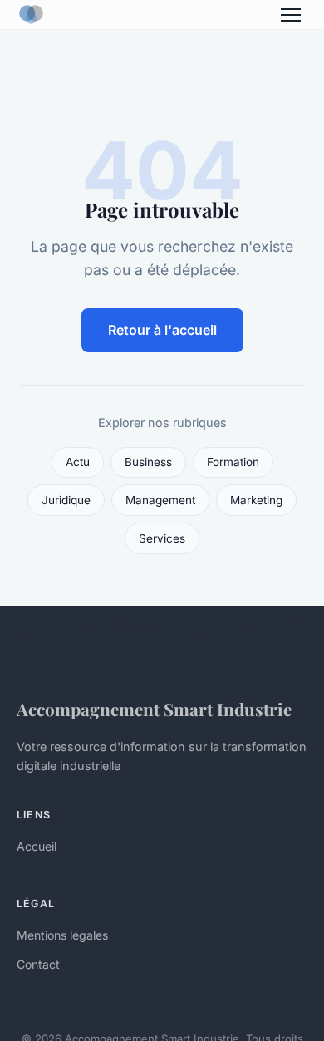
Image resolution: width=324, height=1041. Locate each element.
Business (148, 462)
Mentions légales (62, 935)
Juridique (66, 500)
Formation (233, 462)
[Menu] (290, 15)
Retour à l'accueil (162, 330)
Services (162, 538)
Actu (78, 462)
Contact (38, 964)
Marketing (256, 500)
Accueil (36, 846)
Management (160, 500)
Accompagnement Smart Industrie (154, 708)
